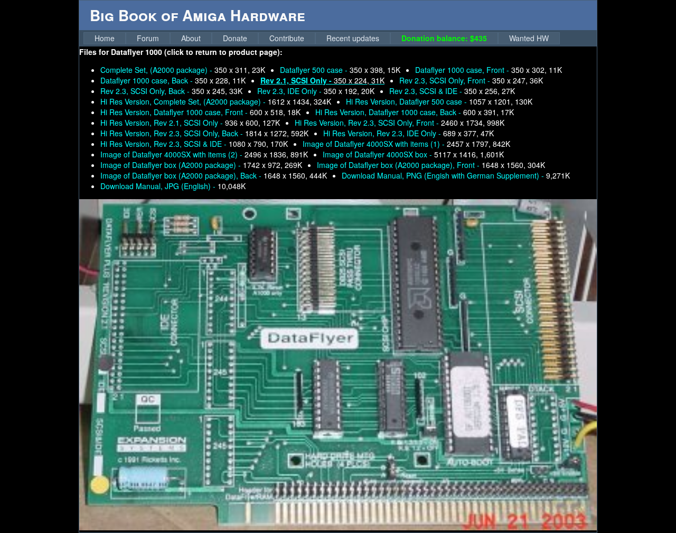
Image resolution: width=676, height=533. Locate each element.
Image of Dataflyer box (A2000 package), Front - (431, 165)
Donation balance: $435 (444, 38)
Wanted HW (529, 38)
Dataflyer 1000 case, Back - (173, 80)
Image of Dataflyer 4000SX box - (413, 154)
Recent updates (352, 38)
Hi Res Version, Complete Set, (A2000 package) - (215, 101)
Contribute (286, 38)
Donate (235, 38)
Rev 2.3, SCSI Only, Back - (171, 91)
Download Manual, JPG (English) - (173, 186)
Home (105, 38)
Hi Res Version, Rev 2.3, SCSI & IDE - (194, 143)
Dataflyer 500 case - (340, 69)
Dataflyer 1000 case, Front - (488, 69)
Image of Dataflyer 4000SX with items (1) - (406, 143)
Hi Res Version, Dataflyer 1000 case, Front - (200, 112)
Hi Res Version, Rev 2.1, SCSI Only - (190, 122)
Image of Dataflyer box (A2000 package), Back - (213, 175)
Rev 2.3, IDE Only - (315, 91)
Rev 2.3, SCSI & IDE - (452, 91)
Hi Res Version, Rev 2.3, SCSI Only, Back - (204, 133)
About (191, 38)
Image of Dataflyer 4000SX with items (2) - (204, 154)
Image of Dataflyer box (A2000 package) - (201, 165)
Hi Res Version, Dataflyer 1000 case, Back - (414, 112)
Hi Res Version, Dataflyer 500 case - (439, 101)
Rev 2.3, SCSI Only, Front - (471, 80)
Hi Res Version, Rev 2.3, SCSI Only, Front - (399, 122)
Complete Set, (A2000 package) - (182, 69)
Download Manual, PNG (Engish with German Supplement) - (456, 175)
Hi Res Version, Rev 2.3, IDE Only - (408, 133)
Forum (148, 38)
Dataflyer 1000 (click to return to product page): (197, 51)
